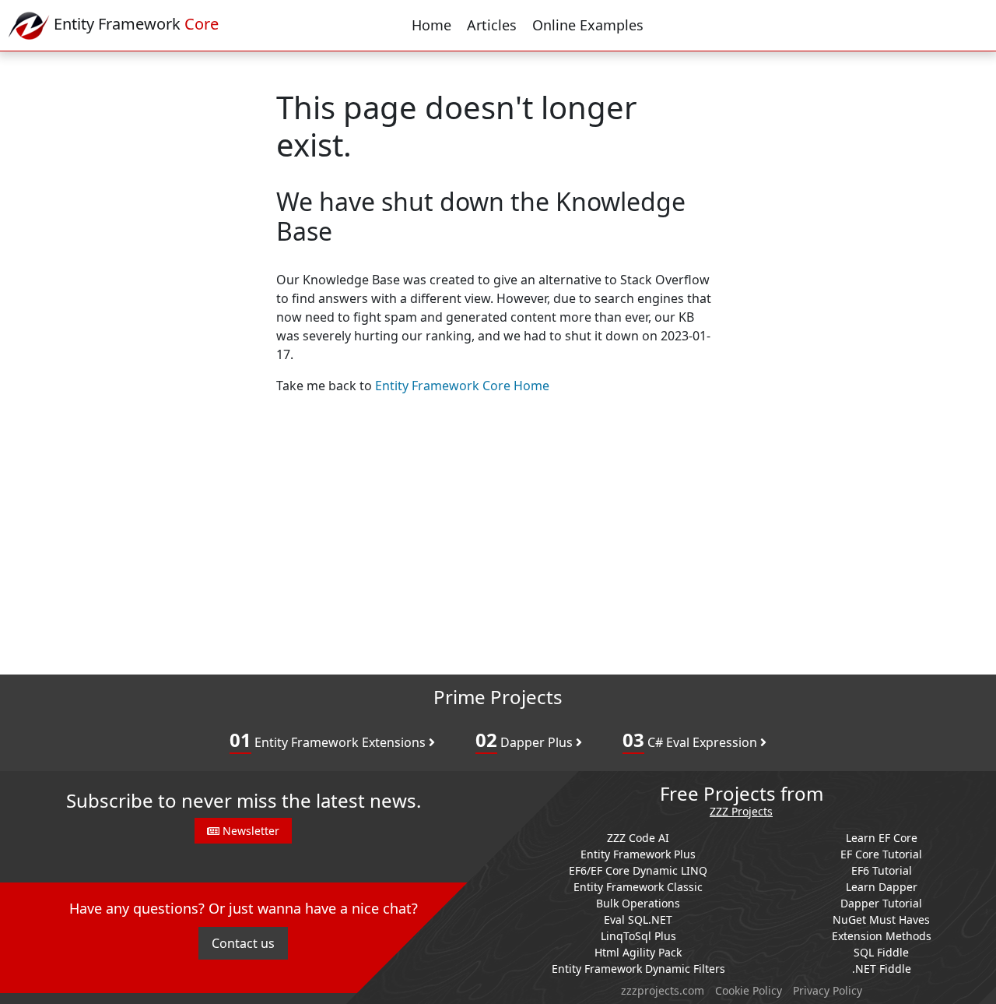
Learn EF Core (881, 837)
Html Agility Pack (638, 952)
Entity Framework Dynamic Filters (638, 968)
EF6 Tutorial (881, 870)
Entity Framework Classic (638, 886)
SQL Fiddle (881, 952)
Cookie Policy (748, 990)
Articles (492, 25)
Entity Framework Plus (638, 854)
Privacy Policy (827, 990)
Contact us (243, 943)
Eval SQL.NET (638, 919)
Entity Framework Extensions (329, 739)
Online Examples (588, 25)
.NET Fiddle (881, 968)
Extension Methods (881, 935)
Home (431, 25)
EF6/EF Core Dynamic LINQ (638, 870)
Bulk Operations (638, 903)
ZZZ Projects (741, 812)
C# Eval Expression (691, 739)
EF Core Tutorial (881, 854)
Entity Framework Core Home (462, 385)
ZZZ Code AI (638, 837)
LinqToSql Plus (638, 935)
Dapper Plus (525, 739)
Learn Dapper (881, 886)
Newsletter (249, 830)
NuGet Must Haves (881, 919)
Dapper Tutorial (881, 903)
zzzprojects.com (662, 990)
